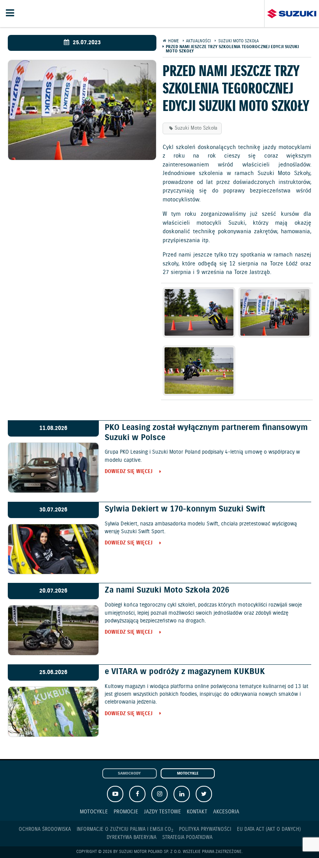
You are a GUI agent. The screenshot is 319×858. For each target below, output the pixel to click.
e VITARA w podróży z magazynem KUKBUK (185, 671)
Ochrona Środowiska (45, 829)
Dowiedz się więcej (128, 472)
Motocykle (187, 773)
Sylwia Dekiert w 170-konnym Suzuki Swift (185, 509)
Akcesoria (226, 811)
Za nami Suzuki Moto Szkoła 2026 (167, 590)
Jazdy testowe (162, 811)
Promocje (126, 811)
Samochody (129, 773)
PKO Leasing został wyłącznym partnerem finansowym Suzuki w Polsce (206, 432)
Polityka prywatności (205, 829)
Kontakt (197, 811)
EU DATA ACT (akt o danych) (269, 829)
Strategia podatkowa (187, 837)
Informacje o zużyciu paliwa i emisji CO (125, 829)
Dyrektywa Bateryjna (131, 837)
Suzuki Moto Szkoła (196, 128)
